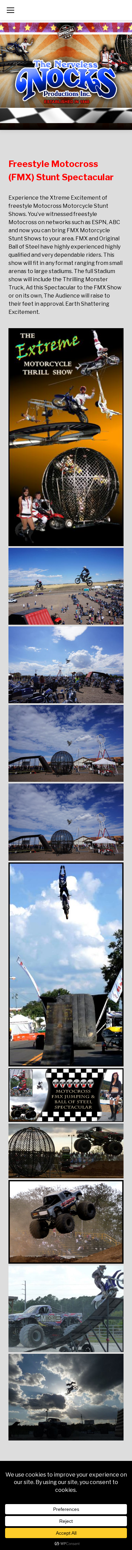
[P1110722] (66, 1308)
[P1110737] (66, 1397)
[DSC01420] (66, 664)
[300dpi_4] (66, 437)
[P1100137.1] (66, 1222)
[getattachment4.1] (66, 964)
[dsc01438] (66, 822)
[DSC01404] (66, 586)
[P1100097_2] (66, 1151)
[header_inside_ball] (66, 1095)
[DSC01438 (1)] (66, 743)
